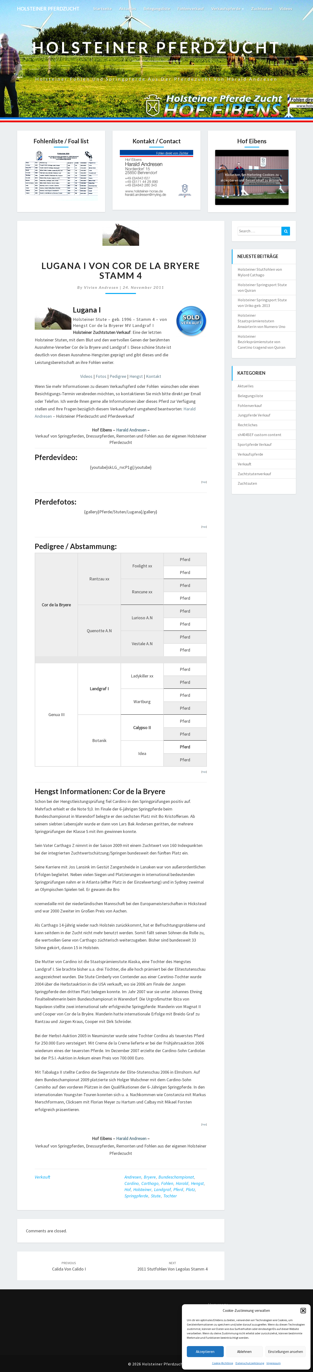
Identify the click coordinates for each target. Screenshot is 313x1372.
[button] (303, 1310)
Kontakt (153, 376)
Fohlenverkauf (191, 8)
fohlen (167, 1183)
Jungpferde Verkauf (254, 415)
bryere (150, 1177)
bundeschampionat (176, 1177)
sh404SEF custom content (259, 434)
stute (156, 1196)
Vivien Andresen (101, 287)
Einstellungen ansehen (285, 1351)
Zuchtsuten (261, 8)
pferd (178, 1189)
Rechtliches (247, 424)
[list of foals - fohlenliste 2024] (61, 176)
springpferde (136, 1196)
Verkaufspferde (226, 8)
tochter (170, 1196)
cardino (131, 1183)
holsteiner (142, 1189)
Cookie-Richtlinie (222, 1363)
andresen (132, 1177)
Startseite (102, 8)
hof (127, 1189)
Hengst (136, 376)
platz (190, 1189)
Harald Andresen (131, 430)
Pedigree (118, 376)
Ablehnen (244, 1351)
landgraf (162, 1189)
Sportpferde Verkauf (255, 444)
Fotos (101, 376)
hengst (197, 1183)
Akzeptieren (205, 1351)
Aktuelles (127, 8)
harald (182, 1183)
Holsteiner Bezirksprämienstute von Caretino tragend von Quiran (261, 342)
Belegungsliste (157, 8)
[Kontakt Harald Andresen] (156, 175)
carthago (149, 1183)
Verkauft (42, 1177)
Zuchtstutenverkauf (254, 473)
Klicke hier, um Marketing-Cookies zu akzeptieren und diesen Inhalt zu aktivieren (252, 177)
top (204, 482)
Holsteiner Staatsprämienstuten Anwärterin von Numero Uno (261, 321)
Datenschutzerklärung (249, 1363)
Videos (285, 8)
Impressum (274, 1363)
